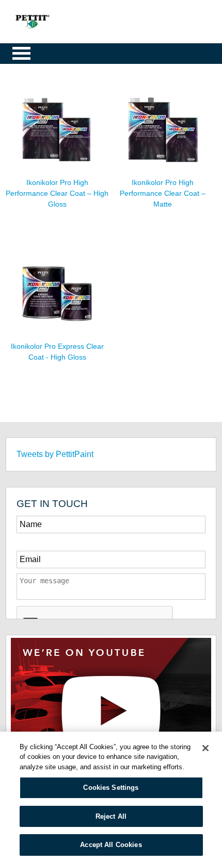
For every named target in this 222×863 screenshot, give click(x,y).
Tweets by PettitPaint (55, 454)
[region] (111, 797)
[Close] (205, 748)
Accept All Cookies (110, 845)
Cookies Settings (110, 787)
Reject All (111, 816)
